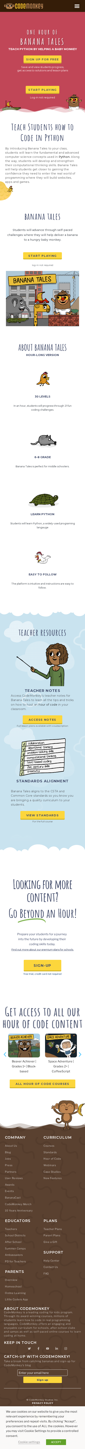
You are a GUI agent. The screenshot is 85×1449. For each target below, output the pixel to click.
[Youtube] (47, 1348)
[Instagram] (66, 1348)
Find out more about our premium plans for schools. (42, 949)
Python (64, 157)
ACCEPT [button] (56, 1442)
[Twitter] (29, 1348)
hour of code (48, 704)
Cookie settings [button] (29, 1442)
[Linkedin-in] (57, 1348)
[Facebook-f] (38, 1348)
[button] (77, 6)
